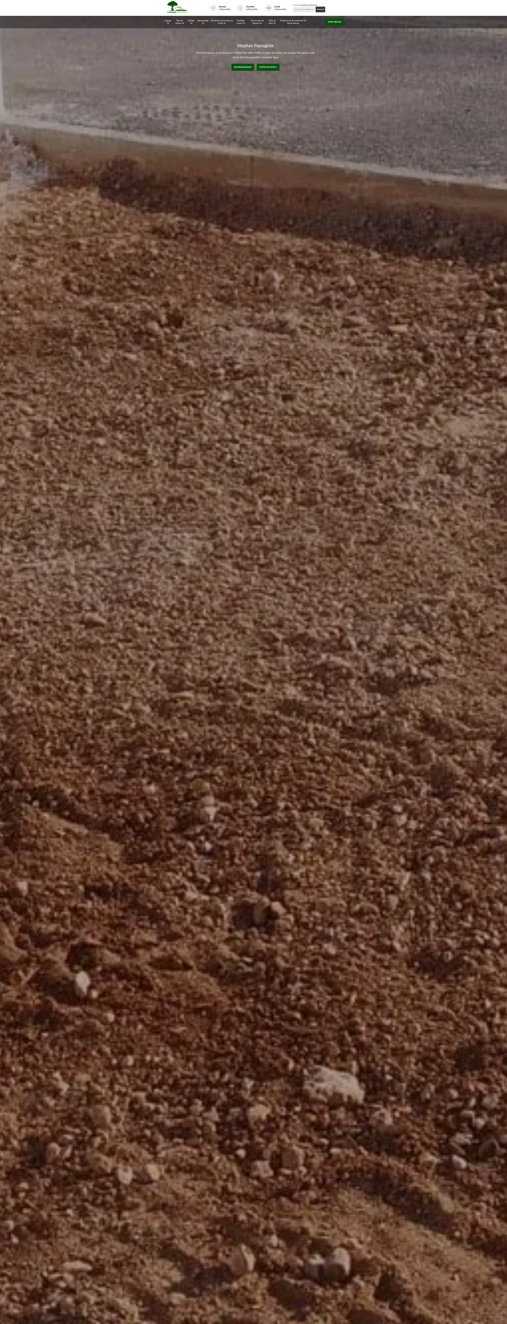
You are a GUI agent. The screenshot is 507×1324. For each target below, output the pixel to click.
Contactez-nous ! (268, 67)
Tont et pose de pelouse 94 (257, 22)
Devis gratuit (334, 22)
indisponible (224, 9)
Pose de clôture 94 (179, 22)
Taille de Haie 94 (272, 22)
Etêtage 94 (191, 22)
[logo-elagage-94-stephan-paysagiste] (177, 8)
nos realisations (242, 67)
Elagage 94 (168, 22)
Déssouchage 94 (203, 22)
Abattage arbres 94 (241, 22)
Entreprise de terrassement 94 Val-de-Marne (293, 22)
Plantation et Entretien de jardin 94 (222, 22)
